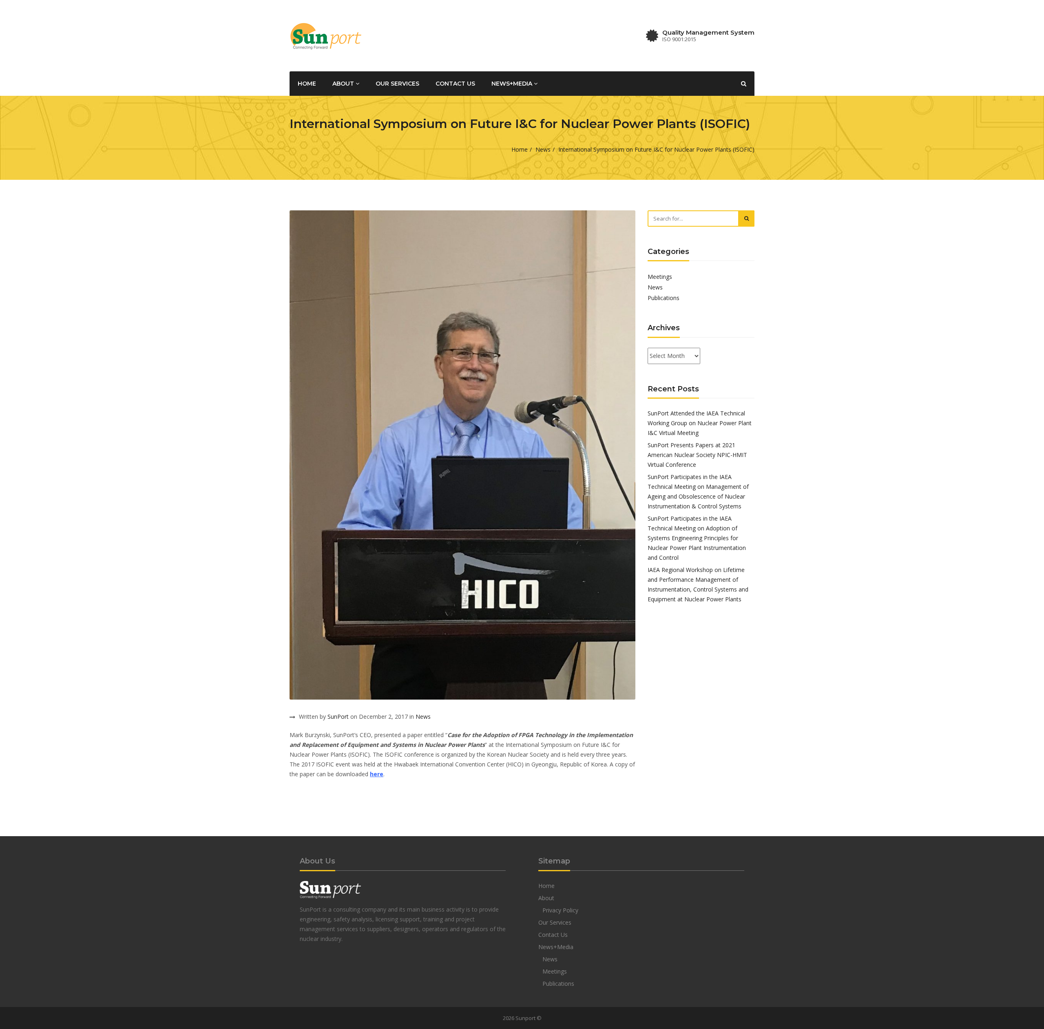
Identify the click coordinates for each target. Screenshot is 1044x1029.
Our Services (397, 83)
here (376, 774)
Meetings (660, 276)
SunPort (338, 716)
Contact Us (455, 83)
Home (307, 83)
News (543, 149)
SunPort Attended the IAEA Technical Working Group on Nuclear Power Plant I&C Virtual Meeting (700, 423)
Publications (663, 298)
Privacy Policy (560, 910)
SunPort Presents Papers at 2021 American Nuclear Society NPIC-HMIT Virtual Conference (697, 454)
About (344, 83)
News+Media (512, 83)
